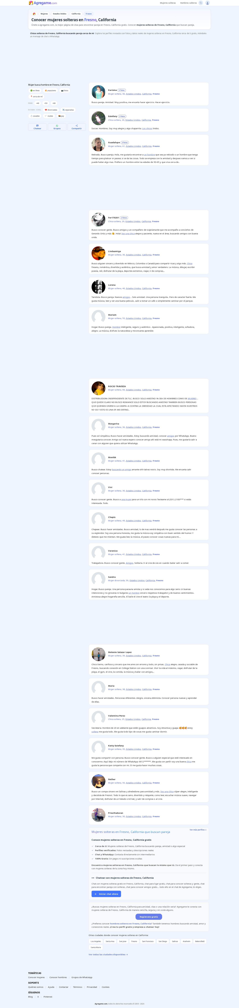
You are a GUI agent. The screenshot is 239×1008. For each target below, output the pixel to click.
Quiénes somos (35, 987)
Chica (189, 263)
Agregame (45, 3)
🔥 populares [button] (50, 90)
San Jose (122, 941)
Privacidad (92, 987)
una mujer (126, 499)
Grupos (57, 128)
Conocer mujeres (36, 977)
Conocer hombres (58, 977)
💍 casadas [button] (35, 116)
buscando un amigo (121, 469)
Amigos (129, 563)
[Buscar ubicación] (201, 3)
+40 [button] (37, 103)
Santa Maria (96, 947)
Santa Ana (110, 941)
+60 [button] (54, 103)
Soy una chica (128, 233)
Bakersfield (200, 941)
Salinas (175, 941)
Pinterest (48, 996)
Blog (30, 996)
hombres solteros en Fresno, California (130, 923)
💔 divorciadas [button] (51, 110)
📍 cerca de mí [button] (36, 96)
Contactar (63, 987)
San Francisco (148, 941)
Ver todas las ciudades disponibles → (108, 954)
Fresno (134, 941)
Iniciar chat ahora (106, 894)
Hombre (116, 327)
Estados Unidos (133, 93)
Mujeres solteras (168, 3)
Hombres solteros (188, 3)
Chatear (37, 128)
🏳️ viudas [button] (49, 116)
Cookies (105, 987)
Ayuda (51, 987)
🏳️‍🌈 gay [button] (61, 116)
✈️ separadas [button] (68, 110)
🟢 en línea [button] (35, 90)
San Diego (163, 941)
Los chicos (147, 128)
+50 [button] (45, 103)
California (147, 93)
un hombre (149, 154)
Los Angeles (96, 941)
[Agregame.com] (34, 14)
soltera (95, 731)
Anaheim (186, 941)
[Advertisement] (111, 60)
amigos (126, 297)
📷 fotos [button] (64, 90)
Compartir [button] (77, 128)
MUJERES (192, 398)
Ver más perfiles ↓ (198, 830)
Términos (77, 987)
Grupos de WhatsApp (82, 977)
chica (188, 761)
